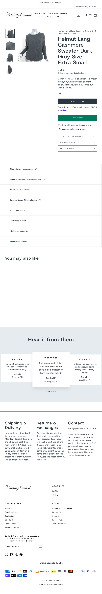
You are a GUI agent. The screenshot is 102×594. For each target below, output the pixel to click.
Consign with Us (11, 512)
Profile (55, 491)
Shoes (41, 17)
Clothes (50, 17)
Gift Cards (9, 520)
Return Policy (68, 148)
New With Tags (40, 13)
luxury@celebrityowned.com (82, 428)
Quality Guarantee (71, 137)
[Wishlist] (90, 15)
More (59, 17)
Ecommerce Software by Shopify (51, 584)
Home (60, 31)
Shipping (61, 73)
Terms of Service (12, 527)
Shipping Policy (69, 142)
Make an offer (77, 119)
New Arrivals (53, 13)
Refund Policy (58, 512)
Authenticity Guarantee (62, 508)
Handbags (64, 13)
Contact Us (9, 516)
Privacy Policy (58, 520)
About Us (8, 508)
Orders (55, 495)
